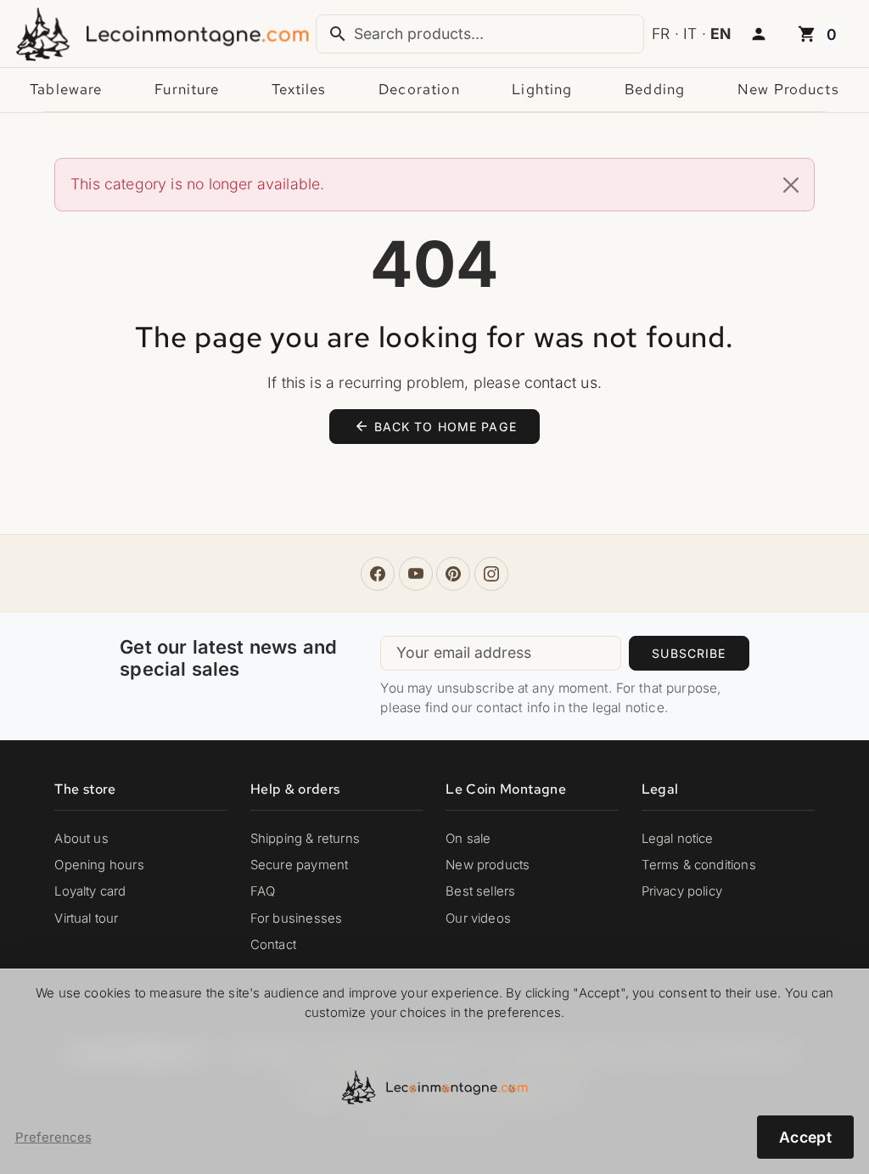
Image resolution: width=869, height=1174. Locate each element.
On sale (468, 838)
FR (661, 33)
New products (788, 89)
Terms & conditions (699, 865)
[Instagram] (491, 574)
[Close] (791, 185)
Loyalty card (90, 891)
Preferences (53, 1137)
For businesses (296, 918)
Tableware (66, 89)
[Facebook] (378, 574)
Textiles (299, 89)
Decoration (419, 89)
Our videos (478, 918)
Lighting (542, 89)
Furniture (186, 89)
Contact (273, 944)
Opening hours (98, 865)
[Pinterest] (453, 574)
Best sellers (480, 891)
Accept (805, 1137)
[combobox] (480, 33)
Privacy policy (682, 891)
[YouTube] (416, 574)
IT (690, 33)
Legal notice (678, 838)
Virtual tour (86, 918)
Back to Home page (435, 426)
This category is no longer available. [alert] (197, 184)
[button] (758, 35)
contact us (560, 382)
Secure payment (299, 865)
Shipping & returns (305, 838)
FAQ (263, 891)
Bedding (655, 89)
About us (81, 838)
